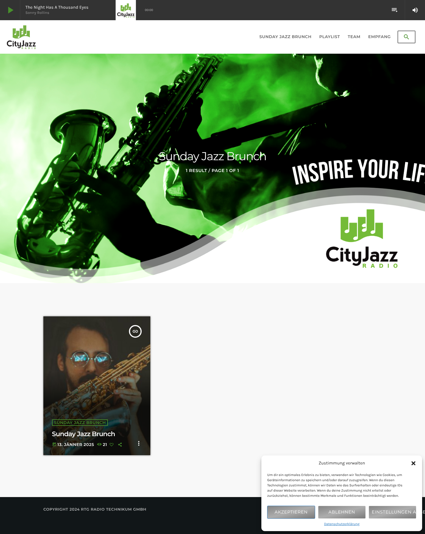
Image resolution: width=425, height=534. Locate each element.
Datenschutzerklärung (342, 524)
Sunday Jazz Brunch (80, 422)
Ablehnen (341, 512)
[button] (413, 463)
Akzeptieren (291, 512)
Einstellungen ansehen (394, 512)
